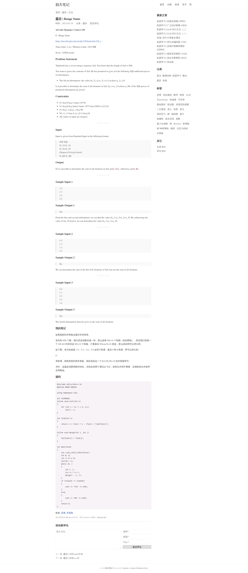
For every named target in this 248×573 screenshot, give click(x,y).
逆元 (182, 109)
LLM (188, 94)
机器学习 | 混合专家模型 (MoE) (172, 57)
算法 (159, 75)
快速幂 (173, 99)
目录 (177, 4)
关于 (184, 4)
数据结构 (166, 75)
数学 (176, 94)
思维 (63, 512)
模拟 (173, 128)
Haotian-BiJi (101, 517)
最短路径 (161, 104)
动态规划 (167, 94)
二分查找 (161, 109)
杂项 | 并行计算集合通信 (168, 37)
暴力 (182, 113)
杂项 (164, 80)
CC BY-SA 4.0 (68, 517)
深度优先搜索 (182, 104)
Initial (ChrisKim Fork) (139, 568)
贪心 (169, 109)
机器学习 (177, 75)
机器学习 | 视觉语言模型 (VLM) (172, 53)
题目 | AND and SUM (73, 553)
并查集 (70, 512)
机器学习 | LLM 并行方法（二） (172, 29)
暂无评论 (94, 23)
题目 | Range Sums (68, 18)
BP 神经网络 (163, 128)
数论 (185, 75)
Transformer (162, 99)
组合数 (170, 104)
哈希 (176, 109)
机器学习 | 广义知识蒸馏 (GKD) (172, 25)
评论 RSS (161, 150)
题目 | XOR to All (71, 557)
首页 (162, 4)
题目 (64, 12)
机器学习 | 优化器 (165, 61)
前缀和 (160, 118)
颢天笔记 (62, 4)
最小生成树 (162, 123)
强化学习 (161, 113)
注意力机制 (182, 128)
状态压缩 (169, 118)
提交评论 (137, 546)
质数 (178, 118)
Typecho (125, 568)
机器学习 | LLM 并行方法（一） (172, 33)
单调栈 (186, 123)
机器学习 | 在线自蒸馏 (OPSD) (171, 21)
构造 (182, 94)
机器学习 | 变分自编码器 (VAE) (171, 41)
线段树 (174, 113)
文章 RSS (161, 146)
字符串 (181, 99)
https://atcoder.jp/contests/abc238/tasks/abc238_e (78, 41)
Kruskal (177, 123)
